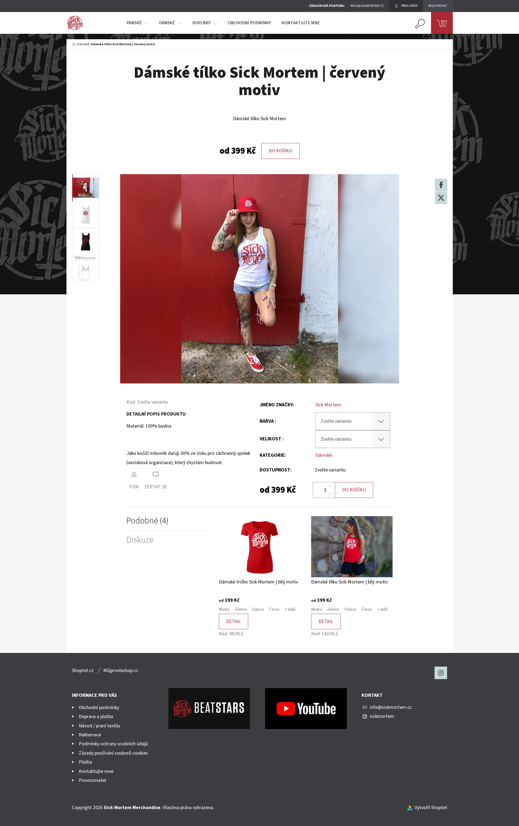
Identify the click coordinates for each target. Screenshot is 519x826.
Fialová (258, 609)
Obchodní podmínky (99, 707)
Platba (85, 762)
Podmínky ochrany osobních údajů (113, 743)
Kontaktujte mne (96, 771)
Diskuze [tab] (139, 540)
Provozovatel (92, 780)
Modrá (224, 609)
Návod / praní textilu (99, 725)
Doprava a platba (96, 716)
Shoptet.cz (83, 670)
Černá (274, 609)
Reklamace (90, 734)
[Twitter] (441, 198)
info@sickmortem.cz (391, 707)
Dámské (323, 455)
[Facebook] (441, 185)
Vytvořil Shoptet (431, 807)
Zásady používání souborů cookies (113, 753)
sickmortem (382, 716)
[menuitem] (137, 23)
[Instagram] (441, 673)
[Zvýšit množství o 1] (330, 486)
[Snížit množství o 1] (330, 494)
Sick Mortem (328, 404)
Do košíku (280, 150)
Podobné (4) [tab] (147, 521)
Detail (233, 621)
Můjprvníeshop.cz (120, 670)
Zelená (241, 609)
